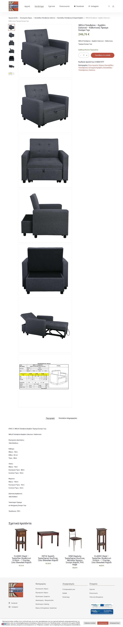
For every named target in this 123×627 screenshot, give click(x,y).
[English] (2, 624)
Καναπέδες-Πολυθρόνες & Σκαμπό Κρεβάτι (70, 18)
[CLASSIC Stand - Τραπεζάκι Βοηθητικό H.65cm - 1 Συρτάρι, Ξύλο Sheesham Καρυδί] (101, 540)
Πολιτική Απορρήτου (96, 597)
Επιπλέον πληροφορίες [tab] (68, 418)
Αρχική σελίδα (13, 18)
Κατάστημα (66, 597)
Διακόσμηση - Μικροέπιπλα (44, 600)
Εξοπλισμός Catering (42, 604)
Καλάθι (65, 593)
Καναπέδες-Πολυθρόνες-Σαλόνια (45, 18)
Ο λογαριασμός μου (69, 589)
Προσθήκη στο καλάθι (102, 55)
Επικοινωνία (94, 593)
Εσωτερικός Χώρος (26, 18)
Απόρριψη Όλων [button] (114, 623)
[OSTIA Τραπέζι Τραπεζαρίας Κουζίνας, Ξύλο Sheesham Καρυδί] (48, 540)
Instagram (14, 607)
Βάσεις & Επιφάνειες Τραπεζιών (46, 608)
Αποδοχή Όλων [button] (102, 623)
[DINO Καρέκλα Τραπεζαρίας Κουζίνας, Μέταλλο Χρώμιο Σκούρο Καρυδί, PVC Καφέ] (75, 540)
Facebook (14, 603)
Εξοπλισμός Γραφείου (43, 596)
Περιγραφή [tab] (50, 418)
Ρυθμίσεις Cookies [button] (90, 623)
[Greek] (5, 624)
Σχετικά (92, 589)
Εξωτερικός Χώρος (42, 592)
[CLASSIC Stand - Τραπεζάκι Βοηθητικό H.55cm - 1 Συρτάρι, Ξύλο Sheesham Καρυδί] (21, 540)
